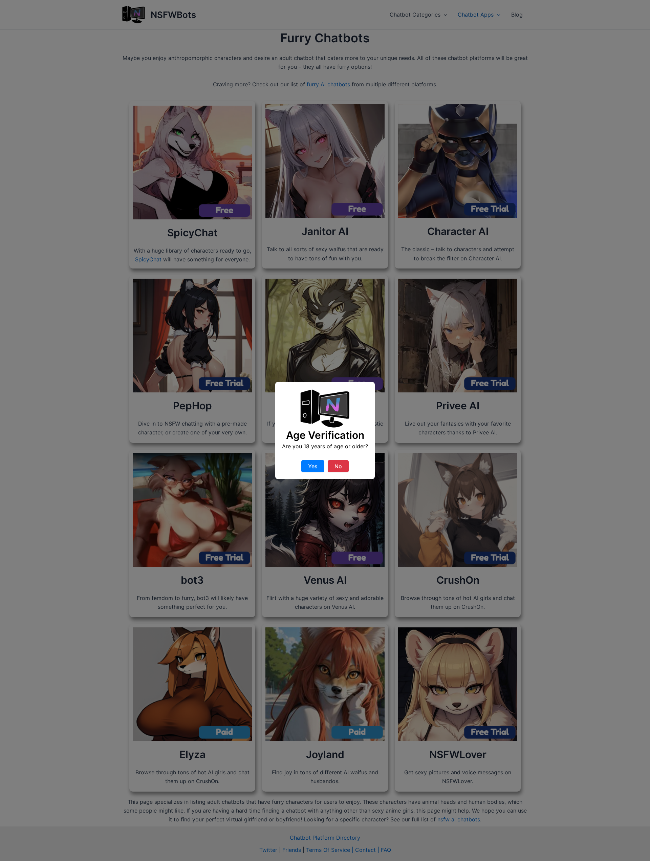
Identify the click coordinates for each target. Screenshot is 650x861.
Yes (313, 466)
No (338, 466)
